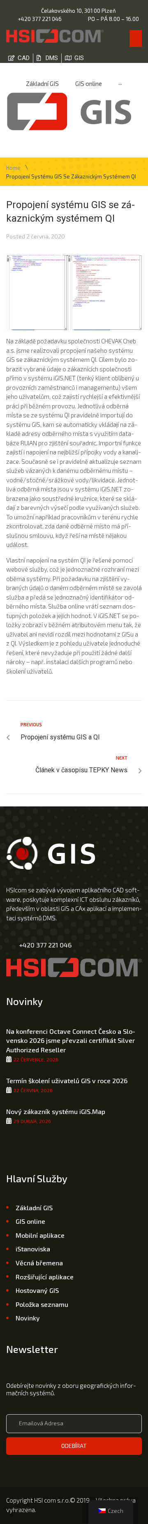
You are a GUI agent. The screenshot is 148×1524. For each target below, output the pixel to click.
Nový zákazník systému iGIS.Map (55, 1111)
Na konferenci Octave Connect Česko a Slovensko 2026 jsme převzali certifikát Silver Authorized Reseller (70, 1040)
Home (13, 168)
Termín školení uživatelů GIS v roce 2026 (66, 1080)
